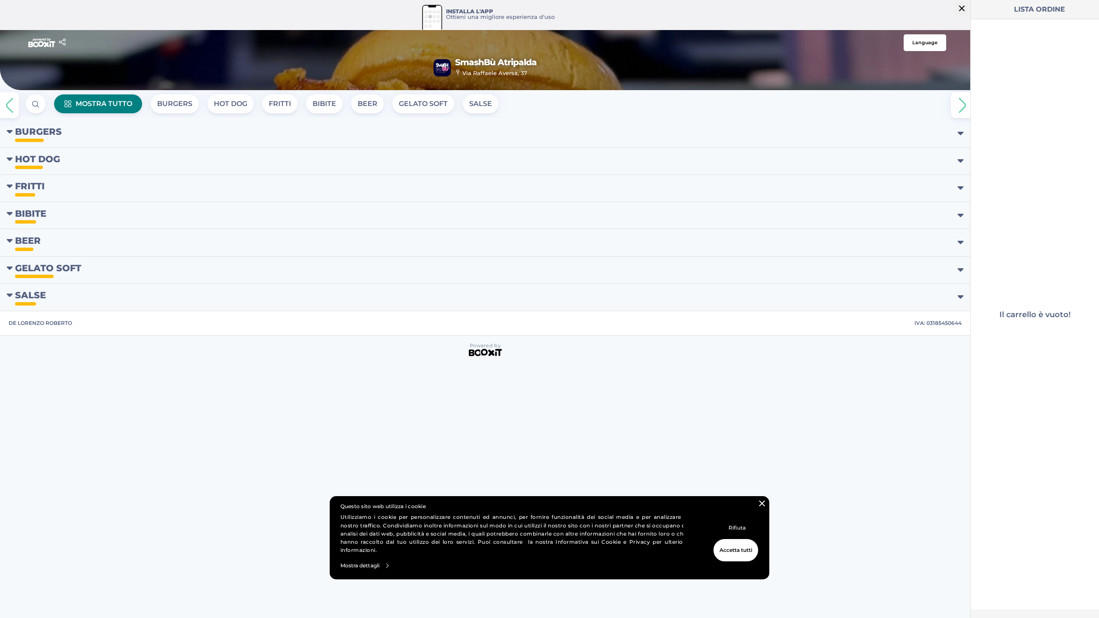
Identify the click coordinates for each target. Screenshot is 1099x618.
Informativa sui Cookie (588, 542)
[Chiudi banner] (762, 503)
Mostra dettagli (360, 565)
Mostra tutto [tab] (104, 104)
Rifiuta (737, 527)
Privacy (639, 542)
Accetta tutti (736, 550)
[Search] (36, 103)
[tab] (175, 103)
